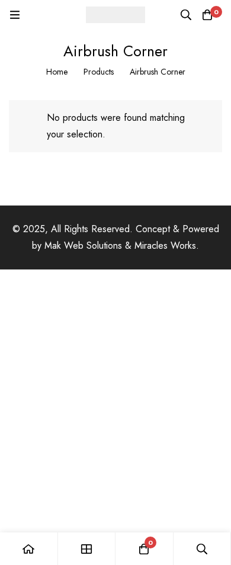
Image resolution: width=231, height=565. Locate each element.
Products (99, 72)
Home (57, 72)
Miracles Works (165, 245)
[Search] (186, 15)
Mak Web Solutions (83, 245)
